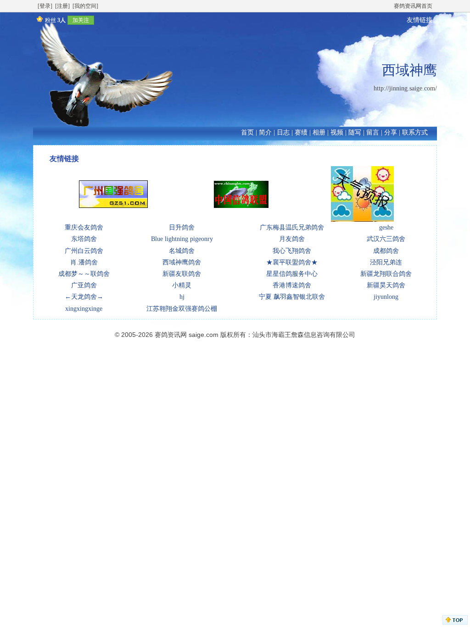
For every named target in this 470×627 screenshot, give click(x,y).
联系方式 (415, 132)
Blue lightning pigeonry (182, 238)
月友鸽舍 (292, 238)
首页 (247, 132)
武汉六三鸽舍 (386, 238)
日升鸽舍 (182, 227)
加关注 (81, 20)
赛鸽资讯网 (171, 334)
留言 (372, 132)
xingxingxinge (83, 308)
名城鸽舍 (182, 250)
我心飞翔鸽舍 (292, 250)
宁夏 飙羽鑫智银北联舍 (292, 296)
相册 (319, 132)
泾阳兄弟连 (386, 262)
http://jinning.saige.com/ (405, 88)
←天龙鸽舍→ (84, 296)
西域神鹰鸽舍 (181, 262)
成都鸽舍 (386, 250)
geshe (386, 227)
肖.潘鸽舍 (84, 262)
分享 (390, 132)
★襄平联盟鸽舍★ (292, 262)
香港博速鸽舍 (292, 285)
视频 (336, 132)
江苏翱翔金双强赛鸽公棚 (181, 308)
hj (182, 296)
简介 (265, 132)
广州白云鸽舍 (84, 250)
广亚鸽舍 (84, 285)
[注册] (62, 6)
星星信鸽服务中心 (292, 273)
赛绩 (301, 132)
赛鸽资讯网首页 (413, 6)
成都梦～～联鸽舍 (84, 273)
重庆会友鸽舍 (84, 227)
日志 (283, 132)
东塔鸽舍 (84, 238)
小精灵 (181, 285)
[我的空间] (85, 6)
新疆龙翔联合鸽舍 (386, 273)
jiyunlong (386, 296)
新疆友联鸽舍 (181, 273)
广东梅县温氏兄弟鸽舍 (292, 227)
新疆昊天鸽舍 (386, 285)
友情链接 (419, 20)
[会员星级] (38, 20)
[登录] (45, 6)
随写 (354, 132)
